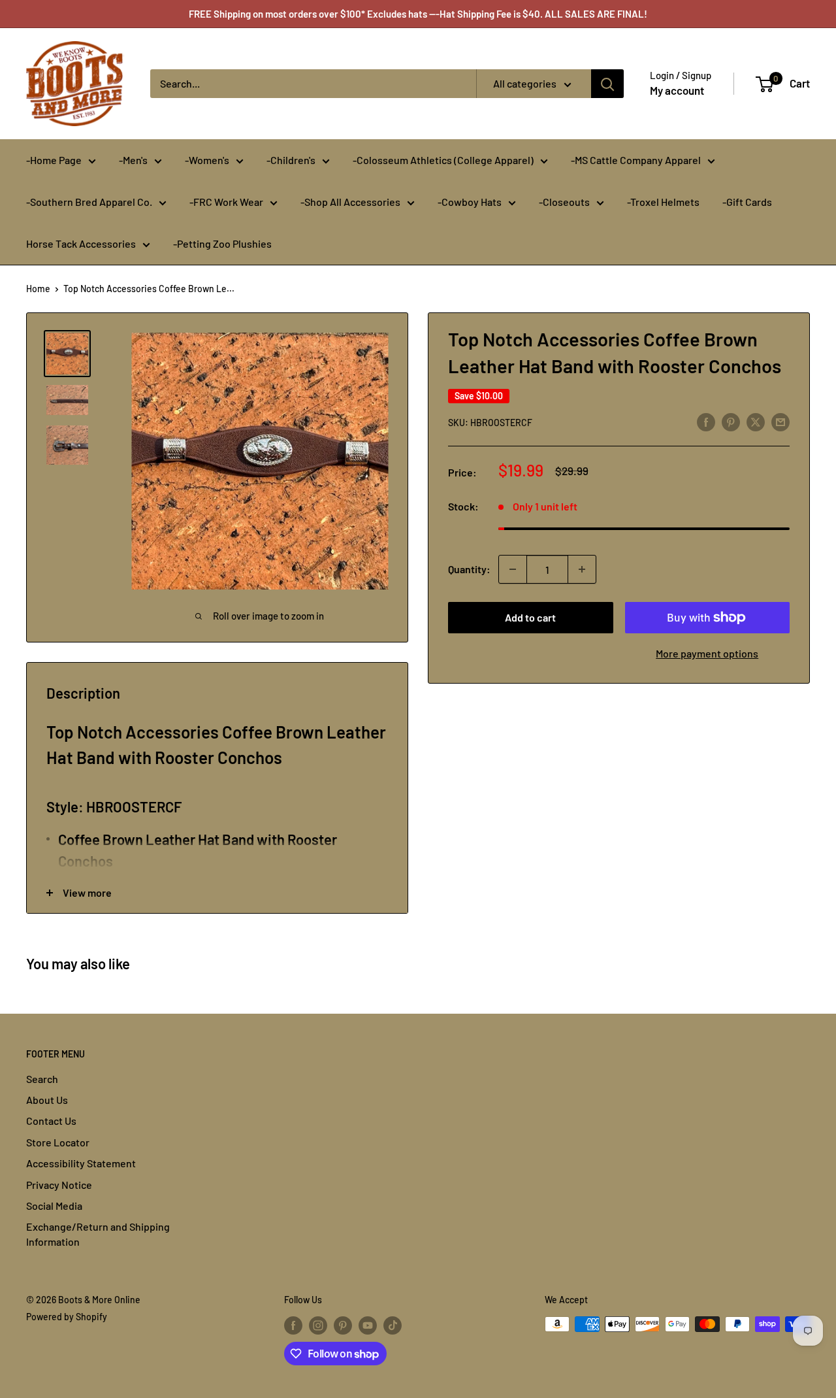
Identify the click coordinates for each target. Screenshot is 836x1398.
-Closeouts (564, 201)
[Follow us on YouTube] (368, 1325)
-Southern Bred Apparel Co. (89, 201)
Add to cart (530, 617)
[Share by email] (780, 421)
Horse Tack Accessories (81, 243)
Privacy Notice (59, 1184)
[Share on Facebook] (706, 421)
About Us (47, 1099)
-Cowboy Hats (470, 201)
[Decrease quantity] (512, 569)
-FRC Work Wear (226, 201)
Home (38, 288)
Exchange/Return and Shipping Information (98, 1233)
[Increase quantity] (582, 569)
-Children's (290, 160)
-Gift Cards (747, 201)
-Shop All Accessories (350, 201)
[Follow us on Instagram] (318, 1325)
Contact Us (51, 1120)
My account (677, 90)
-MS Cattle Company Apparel (636, 160)
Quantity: (469, 569)
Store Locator (57, 1142)
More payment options (707, 653)
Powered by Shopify (66, 1316)
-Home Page (54, 160)
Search (42, 1079)
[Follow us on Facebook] (293, 1325)
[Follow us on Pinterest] (343, 1325)
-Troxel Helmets (663, 201)
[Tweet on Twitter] (756, 421)
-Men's (133, 160)
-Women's (207, 160)
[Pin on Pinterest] (731, 421)
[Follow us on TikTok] (392, 1325)
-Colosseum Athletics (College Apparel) (443, 160)
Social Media (54, 1205)
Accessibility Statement (81, 1163)
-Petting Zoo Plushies (222, 243)
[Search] (607, 83)
